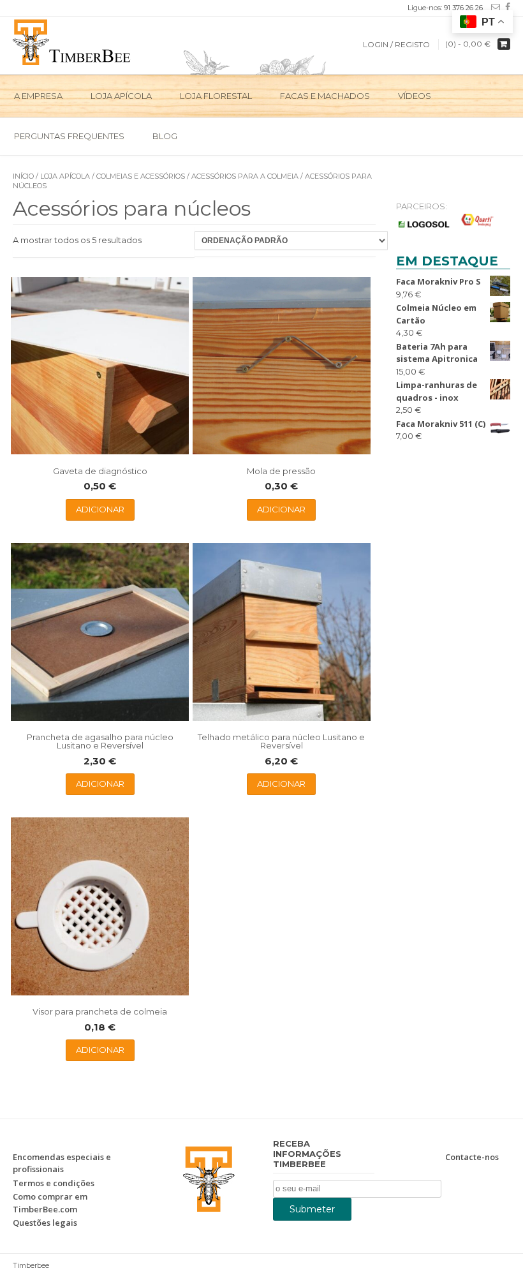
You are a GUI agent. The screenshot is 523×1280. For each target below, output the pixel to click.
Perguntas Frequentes (69, 136)
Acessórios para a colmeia (244, 176)
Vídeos (414, 96)
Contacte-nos (472, 1157)
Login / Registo (396, 44)
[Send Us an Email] (493, 7)
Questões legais (45, 1222)
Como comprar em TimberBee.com (50, 1203)
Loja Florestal (216, 96)
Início (23, 176)
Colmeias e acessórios (140, 176)
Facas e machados (325, 96)
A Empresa (38, 96)
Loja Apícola (121, 96)
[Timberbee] (72, 41)
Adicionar (100, 509)
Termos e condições (53, 1183)
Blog (164, 136)
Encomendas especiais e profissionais (62, 1163)
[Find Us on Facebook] (505, 7)
